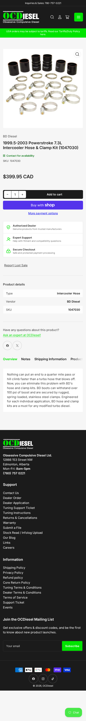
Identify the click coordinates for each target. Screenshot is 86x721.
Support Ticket (13, 602)
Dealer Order (12, 498)
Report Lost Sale (16, 265)
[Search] (52, 17)
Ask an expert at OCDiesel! (22, 335)
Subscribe (72, 646)
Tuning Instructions (17, 513)
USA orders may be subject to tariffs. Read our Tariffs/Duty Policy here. (43, 33)
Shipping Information (50, 359)
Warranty (9, 523)
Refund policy (13, 577)
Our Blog (9, 538)
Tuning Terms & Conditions (22, 587)
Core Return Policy (16, 582)
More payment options (43, 213)
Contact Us (11, 493)
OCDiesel (48, 685)
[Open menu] (78, 17)
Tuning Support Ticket (19, 508)
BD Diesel (10, 136)
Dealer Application (16, 503)
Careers (8, 547)
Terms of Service (15, 597)
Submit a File (12, 528)
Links (6, 542)
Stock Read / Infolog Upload (23, 533)
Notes (25, 359)
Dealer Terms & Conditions (22, 592)
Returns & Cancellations (20, 518)
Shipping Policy (14, 568)
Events (8, 607)
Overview (10, 359)
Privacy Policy (13, 572)
